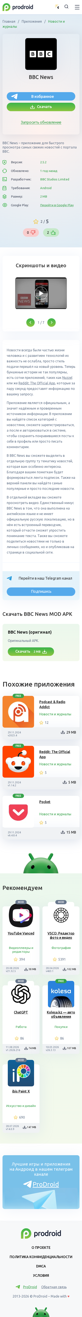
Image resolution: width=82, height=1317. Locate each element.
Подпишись (41, 591)
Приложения (32, 21)
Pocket (44, 802)
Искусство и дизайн (21, 1106)
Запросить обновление (41, 122)
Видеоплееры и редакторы (21, 949)
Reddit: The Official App (54, 754)
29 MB (71, 732)
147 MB (31, 1127)
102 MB (71, 969)
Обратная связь (54, 1287)
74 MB (32, 1048)
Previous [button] (30, 322)
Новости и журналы (55, 714)
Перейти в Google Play (57, 205)
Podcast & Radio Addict (52, 704)
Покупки (60, 1027)
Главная (9, 21)
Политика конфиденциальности (41, 1257)
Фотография (61, 948)
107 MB (71, 1048)
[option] (41, 293)
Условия (41, 1275)
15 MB (71, 832)
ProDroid (46, 1184)
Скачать (43, 106)
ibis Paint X (21, 1091)
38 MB (32, 969)
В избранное (42, 96)
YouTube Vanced (21, 933)
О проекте (41, 1247)
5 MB (72, 782)
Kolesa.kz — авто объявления (61, 1014)
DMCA (41, 1266)
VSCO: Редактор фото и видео (61, 935)
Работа (21, 1027)
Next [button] (51, 322)
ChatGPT (21, 1012)
